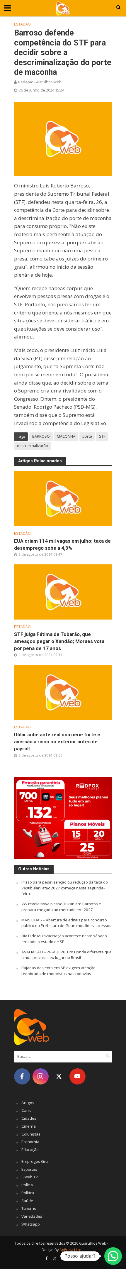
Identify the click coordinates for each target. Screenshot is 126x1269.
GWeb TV (29, 1177)
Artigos (27, 1102)
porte (87, 436)
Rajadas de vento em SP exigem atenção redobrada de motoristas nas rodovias (58, 970)
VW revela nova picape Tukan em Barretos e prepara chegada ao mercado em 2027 (61, 906)
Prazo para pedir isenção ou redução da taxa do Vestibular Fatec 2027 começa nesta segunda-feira (64, 887)
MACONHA (66, 436)
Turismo (28, 1208)
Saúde (27, 1200)
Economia (30, 1141)
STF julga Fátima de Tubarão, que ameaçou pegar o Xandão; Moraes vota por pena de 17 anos (59, 641)
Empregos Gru (34, 1161)
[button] (113, 1256)
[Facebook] (22, 1076)
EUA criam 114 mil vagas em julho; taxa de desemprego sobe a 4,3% (62, 544)
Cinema (28, 1126)
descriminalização (32, 445)
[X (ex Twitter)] (59, 1076)
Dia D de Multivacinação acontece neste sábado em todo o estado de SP (64, 938)
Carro (26, 1110)
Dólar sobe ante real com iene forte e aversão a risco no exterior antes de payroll (57, 742)
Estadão (22, 24)
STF (102, 436)
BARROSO (41, 436)
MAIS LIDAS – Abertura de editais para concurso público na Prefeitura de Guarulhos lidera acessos (66, 922)
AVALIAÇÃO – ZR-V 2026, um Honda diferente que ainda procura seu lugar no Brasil (66, 954)
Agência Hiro (70, 1249)
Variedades (31, 1216)
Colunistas (30, 1134)
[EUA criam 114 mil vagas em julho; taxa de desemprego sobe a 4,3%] (63, 498)
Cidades (28, 1118)
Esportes (29, 1169)
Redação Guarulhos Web (40, 81)
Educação (30, 1149)
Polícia (27, 1184)
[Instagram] (41, 1076)
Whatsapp (30, 1224)
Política (27, 1192)
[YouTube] (77, 1076)
